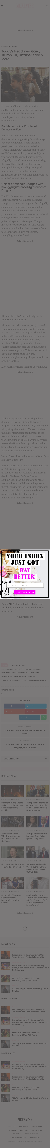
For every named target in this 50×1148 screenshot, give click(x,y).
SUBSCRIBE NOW (24, 592)
